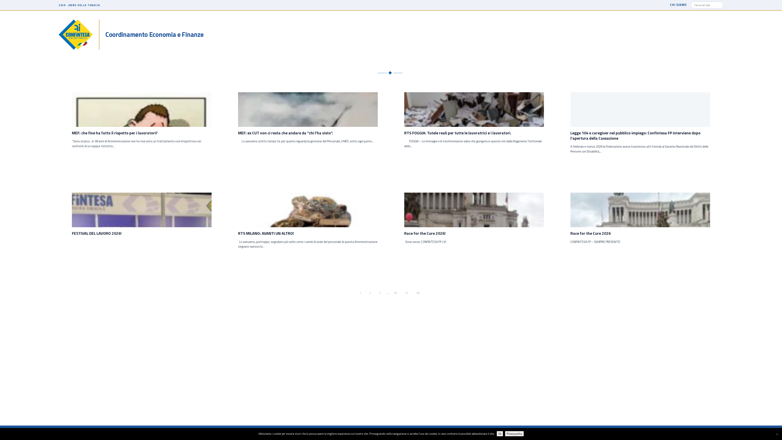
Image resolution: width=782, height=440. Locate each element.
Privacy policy (514, 434)
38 (418, 293)
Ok (499, 434)
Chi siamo (678, 4)
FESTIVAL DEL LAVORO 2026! (97, 233)
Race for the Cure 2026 (590, 233)
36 (395, 293)
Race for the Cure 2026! (425, 233)
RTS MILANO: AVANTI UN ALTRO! (266, 233)
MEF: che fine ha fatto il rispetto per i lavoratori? (115, 133)
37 (406, 293)
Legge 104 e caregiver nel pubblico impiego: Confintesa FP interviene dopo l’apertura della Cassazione (635, 135)
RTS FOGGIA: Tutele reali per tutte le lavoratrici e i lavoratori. (457, 133)
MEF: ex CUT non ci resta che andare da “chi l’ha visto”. (285, 133)
